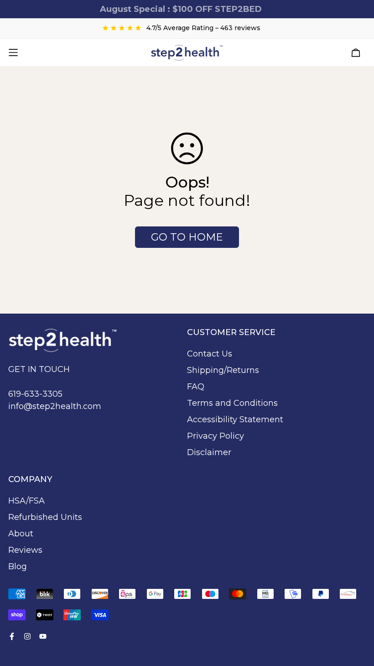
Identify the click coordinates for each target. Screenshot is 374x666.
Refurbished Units (45, 517)
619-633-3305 (35, 394)
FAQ (195, 387)
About (20, 534)
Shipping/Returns (223, 370)
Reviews (25, 550)
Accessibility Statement (235, 419)
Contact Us (209, 354)
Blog (17, 566)
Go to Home (187, 237)
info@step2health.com (54, 406)
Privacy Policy (215, 436)
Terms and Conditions (232, 403)
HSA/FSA (26, 501)
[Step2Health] (187, 52)
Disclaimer (209, 452)
